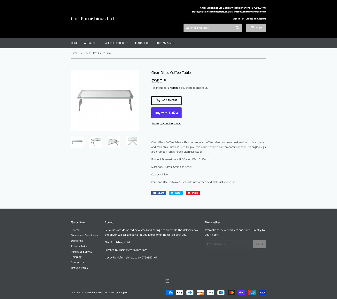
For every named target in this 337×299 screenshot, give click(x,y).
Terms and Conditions (84, 235)
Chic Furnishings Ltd (92, 18)
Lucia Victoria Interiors (132, 250)
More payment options (166, 123)
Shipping (173, 88)
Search (75, 230)
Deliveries (77, 241)
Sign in (236, 18)
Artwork (90, 43)
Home (74, 43)
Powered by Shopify (116, 293)
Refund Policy (79, 268)
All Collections (115, 43)
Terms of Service (81, 252)
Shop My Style (165, 43)
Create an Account (256, 18)
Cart (258, 28)
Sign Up (259, 244)
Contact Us (142, 43)
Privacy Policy (79, 246)
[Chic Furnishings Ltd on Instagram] (167, 282)
